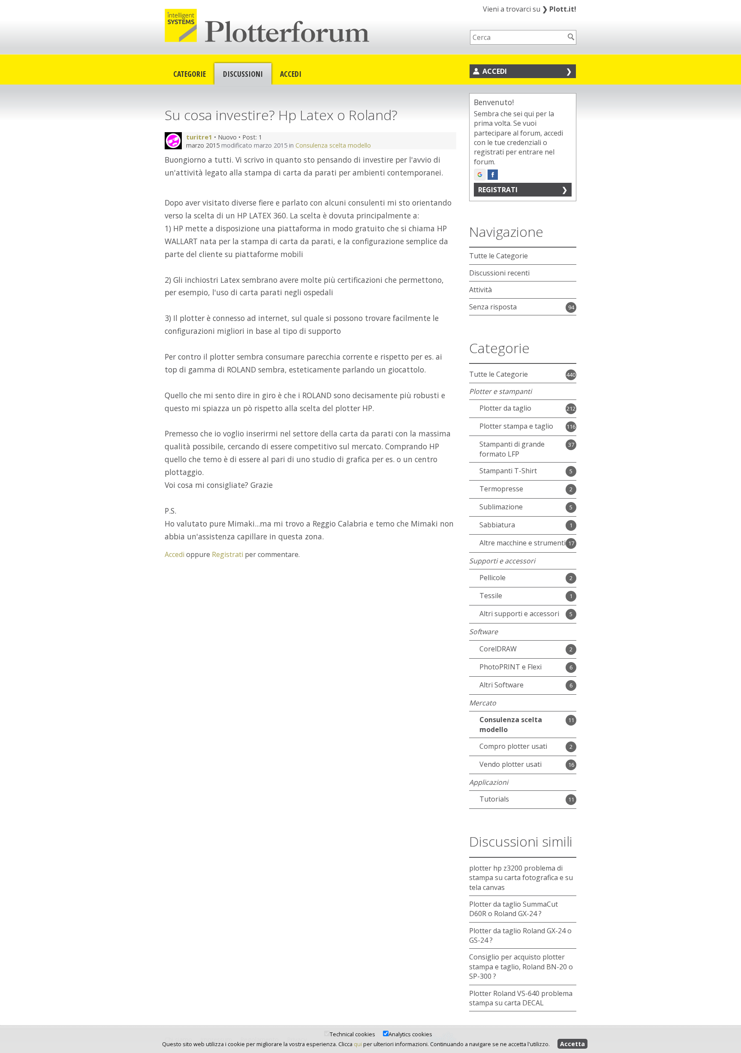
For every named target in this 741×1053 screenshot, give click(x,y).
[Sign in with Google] (480, 175)
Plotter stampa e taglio (516, 426)
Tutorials (494, 799)
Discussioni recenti (499, 273)
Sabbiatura (497, 525)
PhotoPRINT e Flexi (510, 667)
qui (358, 1044)
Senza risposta (493, 307)
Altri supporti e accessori (519, 613)
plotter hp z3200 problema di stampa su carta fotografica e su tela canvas (521, 877)
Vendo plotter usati (510, 764)
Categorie (189, 74)
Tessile (490, 595)
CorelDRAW (498, 649)
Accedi (290, 74)
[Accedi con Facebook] (493, 174)
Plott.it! (559, 9)
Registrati (227, 554)
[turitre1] (173, 140)
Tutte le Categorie (498, 255)
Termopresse (501, 488)
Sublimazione (501, 506)
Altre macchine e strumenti (522, 543)
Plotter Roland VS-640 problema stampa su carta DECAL (520, 998)
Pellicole (492, 577)
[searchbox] (517, 37)
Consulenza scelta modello (333, 145)
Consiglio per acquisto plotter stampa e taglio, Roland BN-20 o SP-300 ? (521, 966)
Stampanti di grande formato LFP (512, 448)
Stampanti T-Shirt (508, 470)
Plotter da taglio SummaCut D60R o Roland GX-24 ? (513, 908)
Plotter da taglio (505, 408)
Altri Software (501, 685)
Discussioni (243, 74)
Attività (480, 289)
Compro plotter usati (513, 746)
